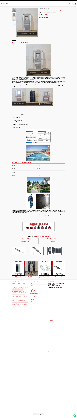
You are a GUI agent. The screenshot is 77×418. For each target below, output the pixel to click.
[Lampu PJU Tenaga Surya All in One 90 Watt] (38, 251)
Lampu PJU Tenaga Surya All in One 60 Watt (57, 276)
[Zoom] (17, 35)
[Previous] (18, 22)
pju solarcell (23, 300)
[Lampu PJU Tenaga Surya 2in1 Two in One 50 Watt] (45, 268)
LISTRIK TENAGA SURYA (15, 296)
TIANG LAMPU (21, 304)
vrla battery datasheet (14, 305)
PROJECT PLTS (22, 3)
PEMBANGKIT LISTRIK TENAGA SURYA (16, 300)
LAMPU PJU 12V (14, 292)
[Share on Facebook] (40, 17)
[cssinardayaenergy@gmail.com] (67, 4)
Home (30, 3)
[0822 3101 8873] (71, 4)
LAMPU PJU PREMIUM (23, 292)
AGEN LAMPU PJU (14, 283)
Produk (18, 3)
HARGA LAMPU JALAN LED (15, 287)
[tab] (14, 40)
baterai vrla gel (14, 284)
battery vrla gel (23, 284)
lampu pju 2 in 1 (24, 291)
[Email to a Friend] (42, 17)
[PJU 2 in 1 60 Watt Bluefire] (31, 268)
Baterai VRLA (18, 283)
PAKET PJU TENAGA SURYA (34, 296)
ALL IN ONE (47, 8)
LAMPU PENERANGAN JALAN (15, 291)
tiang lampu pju (25, 304)
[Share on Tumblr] (47, 17)
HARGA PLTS (25, 287)
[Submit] (75, 4)
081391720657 (52, 320)
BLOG (28, 3)
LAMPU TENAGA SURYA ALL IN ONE (21, 295)
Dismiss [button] (56, 0)
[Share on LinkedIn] (45, 17)
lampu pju (21, 291)
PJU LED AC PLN (33, 290)
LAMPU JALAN (43, 8)
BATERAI (31, 283)
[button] (74, 415)
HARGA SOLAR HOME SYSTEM (15, 288)
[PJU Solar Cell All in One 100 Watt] (18, 268)
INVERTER (31, 285)
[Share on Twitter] (41, 17)
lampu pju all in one (19, 292)
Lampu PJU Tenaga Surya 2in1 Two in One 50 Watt (44, 277)
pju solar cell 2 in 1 (19, 301)
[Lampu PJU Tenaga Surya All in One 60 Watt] (20, 251)
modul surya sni (20, 296)
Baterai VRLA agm (23, 283)
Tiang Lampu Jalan (32, 301)
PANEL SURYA (32, 299)
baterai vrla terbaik (18, 284)
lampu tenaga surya (14, 295)
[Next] (36, 22)
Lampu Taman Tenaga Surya (34, 293)
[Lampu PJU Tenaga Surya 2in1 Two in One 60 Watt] (55, 251)
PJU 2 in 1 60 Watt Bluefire (28, 276)
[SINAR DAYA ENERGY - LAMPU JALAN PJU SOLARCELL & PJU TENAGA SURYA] (5, 4)
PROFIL (26, 3)
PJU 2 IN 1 (32, 289)
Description (14, 40)
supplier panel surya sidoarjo (15, 304)
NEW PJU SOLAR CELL (25, 296)
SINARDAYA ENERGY (13, 3)
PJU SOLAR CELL (14, 301)
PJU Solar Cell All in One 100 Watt (16, 276)
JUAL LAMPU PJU (22, 288)
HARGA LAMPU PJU (21, 287)
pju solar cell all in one (23, 301)
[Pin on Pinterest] (44, 17)
